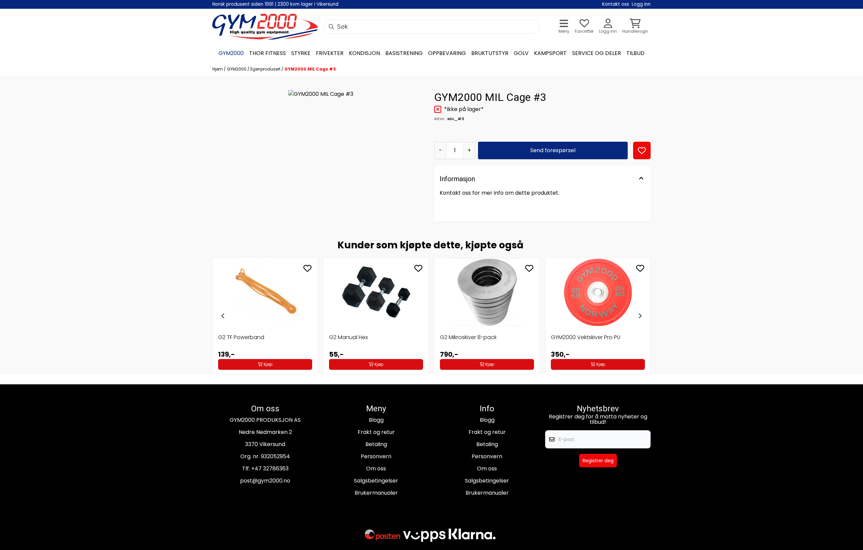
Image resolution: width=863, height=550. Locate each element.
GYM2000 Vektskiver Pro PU (585, 337)
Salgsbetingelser (376, 481)
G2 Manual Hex (348, 337)
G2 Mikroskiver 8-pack (468, 337)
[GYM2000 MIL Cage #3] (320, 122)
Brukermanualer (376, 493)
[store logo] (265, 26)
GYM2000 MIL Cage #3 (310, 69)
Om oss (376, 468)
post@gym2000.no (265, 481)
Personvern (376, 456)
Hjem (218, 69)
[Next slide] (639, 315)
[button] (642, 150)
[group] (265, 315)
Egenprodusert (265, 69)
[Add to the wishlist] (307, 268)
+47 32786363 (270, 468)
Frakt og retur (376, 432)
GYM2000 (237, 69)
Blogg (376, 420)
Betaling (376, 444)
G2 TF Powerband (241, 337)
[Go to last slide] (223, 315)
